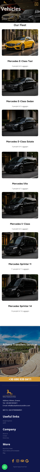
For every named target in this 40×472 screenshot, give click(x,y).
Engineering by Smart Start (20, 467)
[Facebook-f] (13, 460)
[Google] (27, 460)
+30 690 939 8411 (20, 379)
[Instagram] (17, 460)
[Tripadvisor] (22, 460)
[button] (36, 4)
